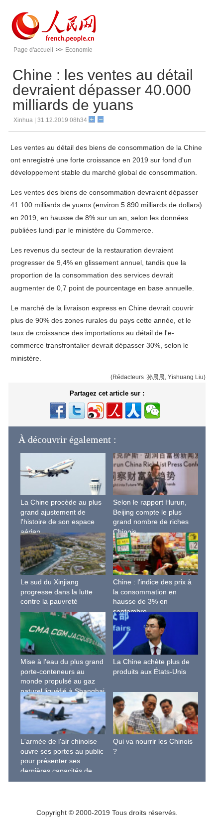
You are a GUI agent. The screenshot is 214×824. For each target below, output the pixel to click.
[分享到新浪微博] (96, 410)
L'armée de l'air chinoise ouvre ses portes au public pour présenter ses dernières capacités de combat (62, 760)
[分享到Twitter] (77, 410)
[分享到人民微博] (114, 410)
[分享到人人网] (133, 410)
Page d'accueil (33, 49)
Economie (79, 49)
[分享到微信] (152, 410)
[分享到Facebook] (58, 410)
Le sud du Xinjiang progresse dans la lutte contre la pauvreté (56, 591)
